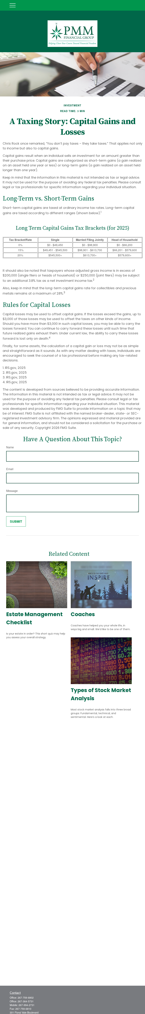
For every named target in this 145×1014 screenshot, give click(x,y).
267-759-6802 (26, 997)
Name (10, 447)
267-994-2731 (26, 1005)
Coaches (83, 614)
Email (9, 469)
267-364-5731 (26, 1001)
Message (12, 491)
